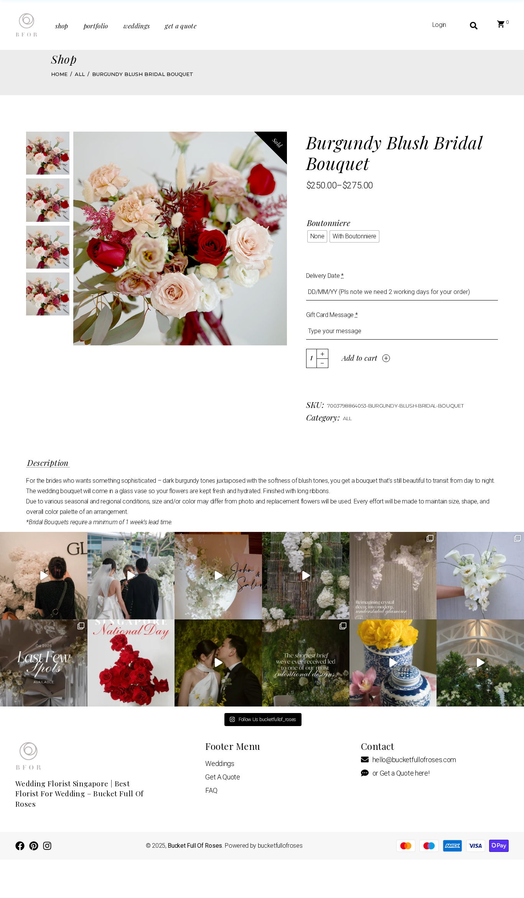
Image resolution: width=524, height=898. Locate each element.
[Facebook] (20, 845)
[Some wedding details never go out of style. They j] (393, 575)
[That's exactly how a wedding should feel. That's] (43, 575)
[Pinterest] (33, 845)
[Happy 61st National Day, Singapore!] (131, 663)
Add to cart (359, 358)
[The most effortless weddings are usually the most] (480, 663)
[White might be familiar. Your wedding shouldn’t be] (218, 575)
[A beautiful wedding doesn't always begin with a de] (218, 663)
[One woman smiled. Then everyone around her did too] (131, 575)
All (347, 418)
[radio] (317, 236)
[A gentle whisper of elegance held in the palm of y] (480, 575)
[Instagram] (47, 845)
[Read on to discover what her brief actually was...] (305, 663)
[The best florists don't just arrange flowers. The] (393, 663)
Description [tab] (48, 463)
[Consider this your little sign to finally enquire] (43, 663)
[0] (501, 25)
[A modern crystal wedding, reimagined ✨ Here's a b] (305, 575)
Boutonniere (329, 223)
